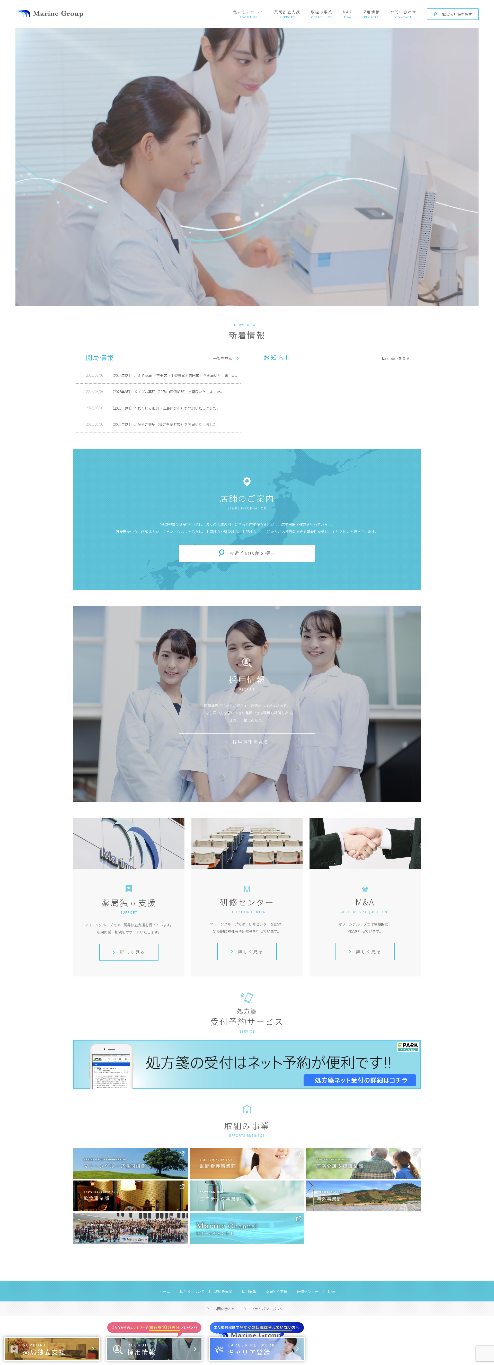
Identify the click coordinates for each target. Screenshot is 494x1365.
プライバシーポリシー (269, 1308)
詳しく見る (132, 952)
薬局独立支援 (287, 11)
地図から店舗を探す (455, 14)
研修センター (308, 1291)
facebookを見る (396, 358)
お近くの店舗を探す (252, 553)
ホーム (164, 1291)
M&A (347, 11)
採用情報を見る (251, 741)
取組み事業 (322, 11)
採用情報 (371, 11)
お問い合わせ (403, 11)
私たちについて (248, 11)
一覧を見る (222, 358)
